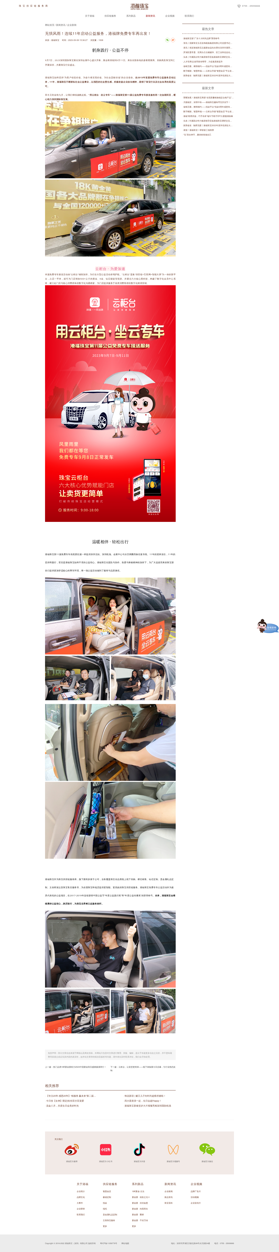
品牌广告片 (196, 1191)
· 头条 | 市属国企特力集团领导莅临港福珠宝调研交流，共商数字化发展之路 (208, 56)
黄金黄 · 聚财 (138, 1214)
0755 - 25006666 (251, 5)
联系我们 (189, 15)
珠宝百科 (168, 1202)
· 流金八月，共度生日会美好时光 (62, 1105)
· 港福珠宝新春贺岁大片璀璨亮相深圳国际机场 (147, 1105)
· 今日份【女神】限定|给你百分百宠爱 (64, 1100)
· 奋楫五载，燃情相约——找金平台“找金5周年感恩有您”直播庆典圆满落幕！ (208, 66)
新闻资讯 (150, 15)
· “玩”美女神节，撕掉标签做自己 (196, 134)
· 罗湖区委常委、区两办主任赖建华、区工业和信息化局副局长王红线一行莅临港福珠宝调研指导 (208, 52)
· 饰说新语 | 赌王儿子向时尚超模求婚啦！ (144, 1095)
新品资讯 (168, 1197)
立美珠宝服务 (109, 1220)
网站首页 (49, 25)
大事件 (80, 1202)
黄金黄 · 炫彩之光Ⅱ (141, 1197)
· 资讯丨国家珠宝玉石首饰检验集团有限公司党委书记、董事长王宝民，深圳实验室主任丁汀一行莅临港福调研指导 (208, 42)
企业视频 (170, 15)
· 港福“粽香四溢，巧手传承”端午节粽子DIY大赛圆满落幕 (207, 116)
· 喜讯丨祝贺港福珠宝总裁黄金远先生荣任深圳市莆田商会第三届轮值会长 (208, 47)
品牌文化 (81, 1197)
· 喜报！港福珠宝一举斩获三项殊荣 (198, 129)
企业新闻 (71, 25)
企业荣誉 (81, 1208)
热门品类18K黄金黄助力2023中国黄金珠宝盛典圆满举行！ (79, 1066)
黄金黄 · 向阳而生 (140, 1208)
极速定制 (107, 1197)
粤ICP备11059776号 (108, 1243)
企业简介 (81, 1191)
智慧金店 (107, 1191)
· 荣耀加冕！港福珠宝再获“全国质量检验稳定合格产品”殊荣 (208, 97)
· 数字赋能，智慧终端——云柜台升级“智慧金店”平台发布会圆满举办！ (208, 70)
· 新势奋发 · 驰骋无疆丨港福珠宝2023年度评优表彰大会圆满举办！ (208, 75)
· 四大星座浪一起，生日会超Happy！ (142, 1100)
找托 (105, 1208)
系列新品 (131, 15)
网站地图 (125, 1243)
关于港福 (89, 15)
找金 (105, 1202)
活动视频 (195, 1197)
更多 (105, 1226)
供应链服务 (110, 15)
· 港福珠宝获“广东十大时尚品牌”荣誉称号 (200, 38)
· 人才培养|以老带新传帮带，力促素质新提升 (202, 61)
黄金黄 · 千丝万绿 (140, 1220)
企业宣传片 (196, 1202)
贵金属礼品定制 (110, 1214)
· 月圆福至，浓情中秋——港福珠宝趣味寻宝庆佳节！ (206, 102)
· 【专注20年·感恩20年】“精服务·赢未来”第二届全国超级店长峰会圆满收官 (71, 1095)
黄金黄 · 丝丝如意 (140, 1202)
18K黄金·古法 (138, 1191)
